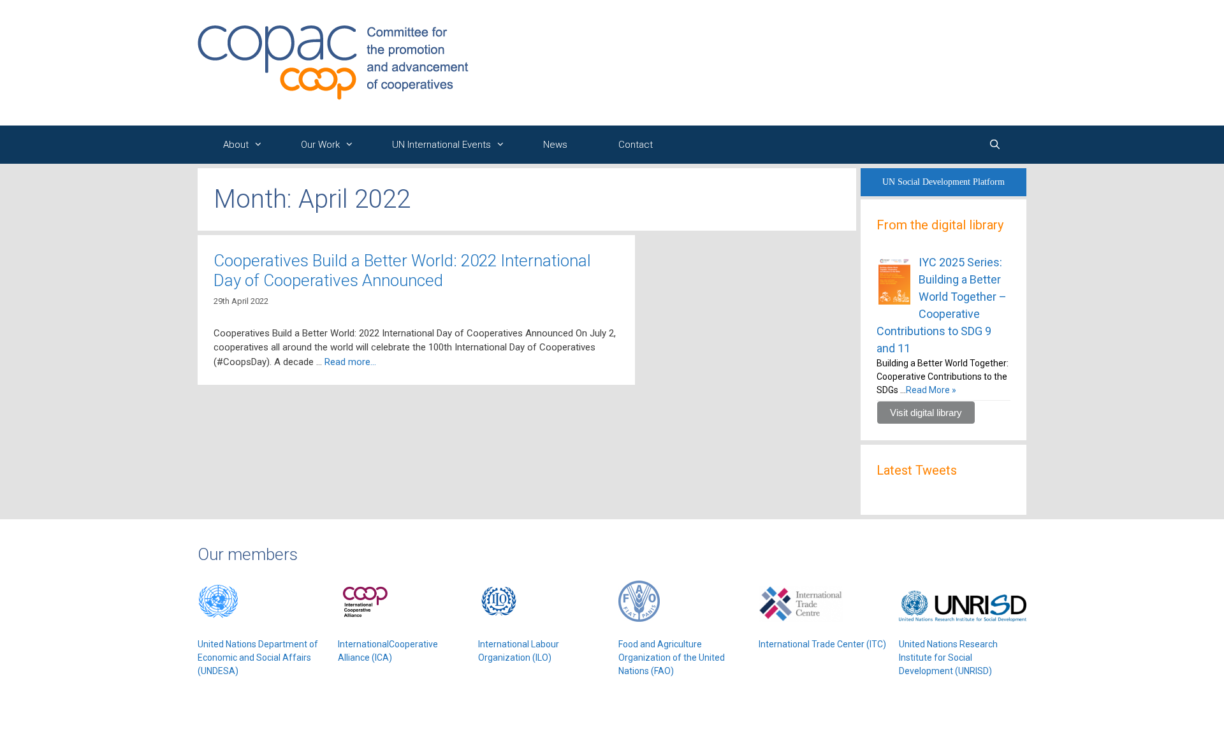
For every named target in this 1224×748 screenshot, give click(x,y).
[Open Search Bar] (994, 145)
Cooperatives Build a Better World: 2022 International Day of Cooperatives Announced (402, 270)
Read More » (931, 390)
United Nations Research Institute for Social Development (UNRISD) (948, 657)
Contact (635, 144)
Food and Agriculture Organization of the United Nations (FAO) (671, 657)
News (555, 144)
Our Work (320, 144)
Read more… (350, 362)
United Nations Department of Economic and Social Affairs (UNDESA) (258, 657)
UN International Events (441, 144)
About (236, 144)
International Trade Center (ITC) (822, 644)
